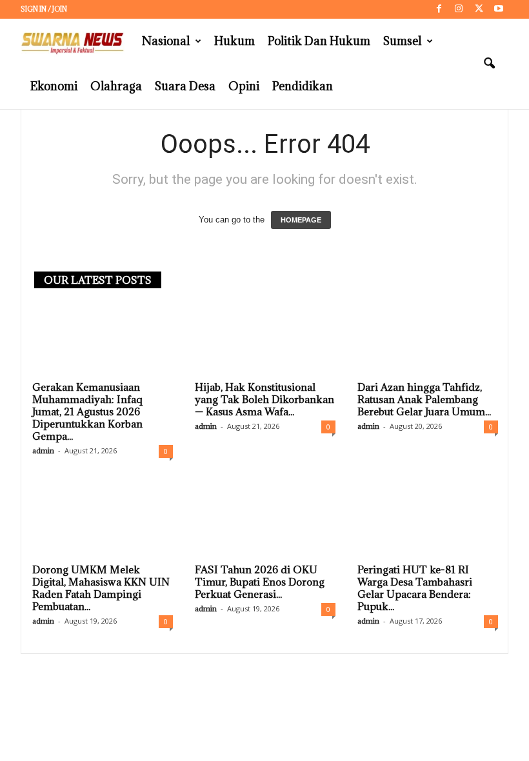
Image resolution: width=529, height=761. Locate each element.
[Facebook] (438, 9)
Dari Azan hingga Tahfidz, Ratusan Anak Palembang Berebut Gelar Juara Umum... (424, 399)
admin (43, 450)
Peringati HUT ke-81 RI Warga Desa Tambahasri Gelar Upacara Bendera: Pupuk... (414, 588)
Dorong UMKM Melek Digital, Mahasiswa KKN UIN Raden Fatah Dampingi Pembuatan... (101, 588)
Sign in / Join (44, 9)
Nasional (166, 41)
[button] (489, 64)
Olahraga (116, 86)
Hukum (234, 41)
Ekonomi (53, 86)
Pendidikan (302, 86)
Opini (243, 86)
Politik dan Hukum (319, 41)
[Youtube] (498, 9)
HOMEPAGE (301, 220)
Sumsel (402, 41)
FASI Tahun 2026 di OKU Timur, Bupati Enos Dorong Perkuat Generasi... (259, 581)
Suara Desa (185, 86)
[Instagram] (458, 9)
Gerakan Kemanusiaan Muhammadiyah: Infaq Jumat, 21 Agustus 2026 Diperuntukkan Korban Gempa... (87, 411)
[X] (478, 9)
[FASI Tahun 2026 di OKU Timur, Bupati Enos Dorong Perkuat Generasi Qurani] (265, 520)
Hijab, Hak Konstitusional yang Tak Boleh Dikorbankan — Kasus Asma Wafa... (264, 399)
